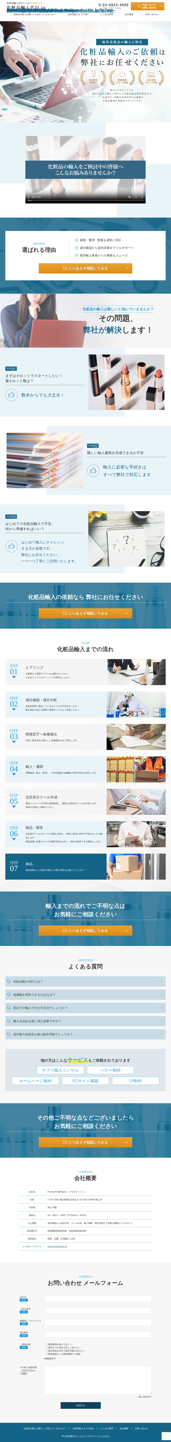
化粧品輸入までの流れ (78, 14)
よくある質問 (106, 14)
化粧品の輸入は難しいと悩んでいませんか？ (34, 14)
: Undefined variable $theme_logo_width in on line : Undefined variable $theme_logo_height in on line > (36, 9)
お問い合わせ (151, 14)
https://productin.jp (57, 1246)
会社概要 (129, 14)
